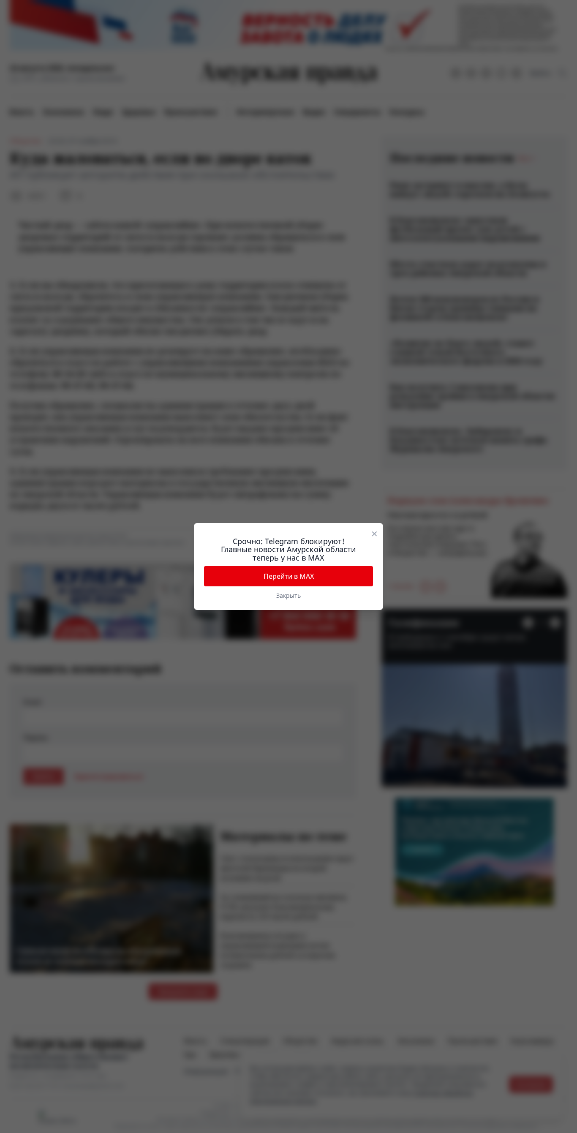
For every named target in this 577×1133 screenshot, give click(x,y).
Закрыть (288, 595)
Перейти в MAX (289, 576)
